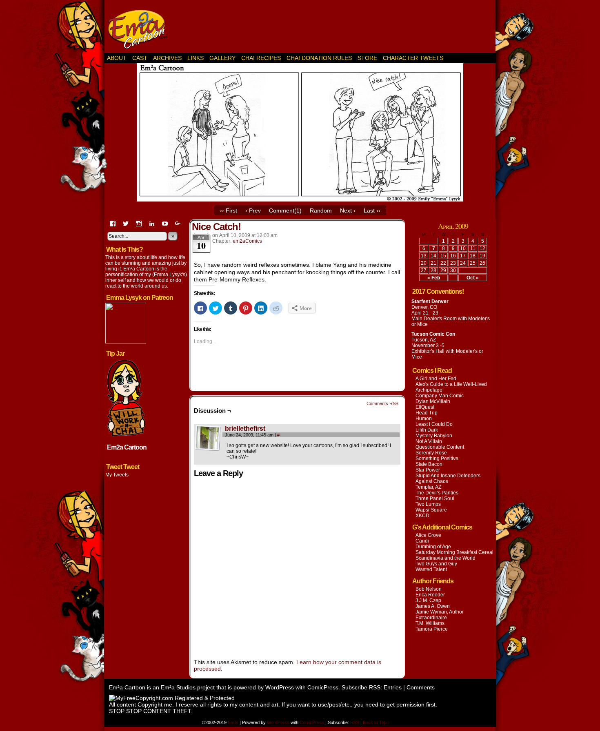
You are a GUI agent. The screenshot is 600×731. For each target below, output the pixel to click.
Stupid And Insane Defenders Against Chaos (448, 478)
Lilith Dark (427, 430)
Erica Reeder (430, 595)
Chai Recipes (261, 58)
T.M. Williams (430, 623)
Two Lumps (428, 504)
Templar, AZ (428, 487)
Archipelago (429, 390)
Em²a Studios (178, 687)
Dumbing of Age (433, 546)
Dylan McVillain (433, 401)
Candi (422, 541)
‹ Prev (253, 210)
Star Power (428, 470)
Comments (421, 687)
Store (367, 58)
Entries (393, 687)
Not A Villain (429, 441)
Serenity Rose (431, 453)
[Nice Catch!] (300, 199)
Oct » (473, 278)
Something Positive (437, 458)
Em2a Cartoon (127, 447)
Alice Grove (428, 535)
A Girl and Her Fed (436, 378)
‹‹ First (228, 210)
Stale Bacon (429, 464)
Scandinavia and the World (446, 558)
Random (321, 210)
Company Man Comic (440, 396)
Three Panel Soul (435, 498)
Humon (424, 418)
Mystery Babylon (434, 436)
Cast (139, 58)
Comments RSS (382, 403)
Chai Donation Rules (319, 58)
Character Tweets (413, 58)
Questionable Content (440, 447)
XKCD (422, 515)
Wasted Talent (431, 569)
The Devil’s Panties (437, 493)
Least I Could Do (434, 424)
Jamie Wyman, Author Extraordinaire (440, 614)
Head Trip (427, 413)
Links (195, 58)
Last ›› (372, 210)
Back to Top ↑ (376, 722)
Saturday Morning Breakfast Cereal (454, 552)
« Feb (433, 278)
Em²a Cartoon (141, 28)
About (117, 58)
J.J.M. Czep (428, 600)
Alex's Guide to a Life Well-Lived (451, 384)
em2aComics (247, 241)
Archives (167, 58)
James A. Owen (433, 606)
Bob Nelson (429, 589)
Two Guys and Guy (436, 564)
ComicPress (322, 687)
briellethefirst (245, 428)
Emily (234, 722)
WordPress (279, 687)
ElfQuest (425, 407)
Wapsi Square (431, 510)
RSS (354, 722)
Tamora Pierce (432, 629)
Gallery (222, 58)
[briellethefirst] (208, 449)
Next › (348, 210)
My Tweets (117, 475)
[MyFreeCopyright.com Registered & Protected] (172, 698)
